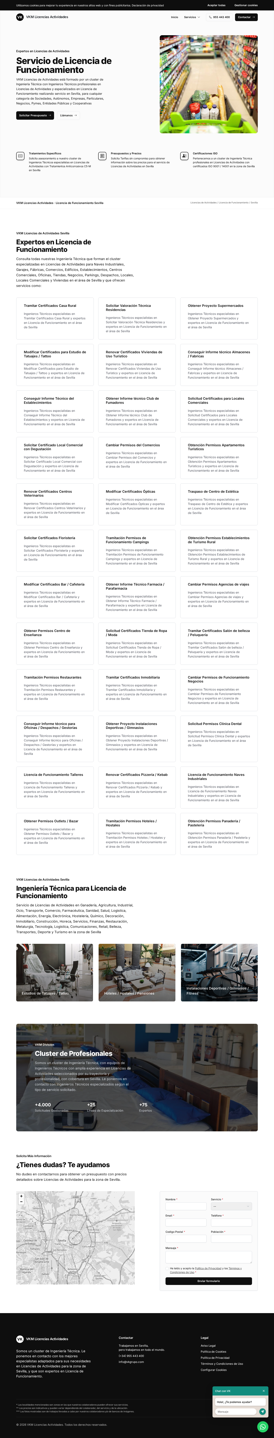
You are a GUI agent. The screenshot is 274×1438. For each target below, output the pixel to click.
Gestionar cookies (246, 5)
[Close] (264, 1390)
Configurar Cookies (214, 1370)
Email (170, 1215)
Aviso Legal (208, 1345)
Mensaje (172, 1248)
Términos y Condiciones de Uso (222, 1363)
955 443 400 (221, 17)
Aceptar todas (216, 5)
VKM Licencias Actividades (46, 17)
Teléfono (217, 1215)
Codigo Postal (175, 1231)
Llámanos (66, 115)
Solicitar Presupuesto (33, 115)
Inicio (174, 17)
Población (218, 1231)
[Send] (262, 1411)
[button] (75, 1237)
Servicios (190, 17)
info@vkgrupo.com (131, 1362)
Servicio (217, 1199)
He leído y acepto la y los (206, 1270)
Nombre (171, 1199)
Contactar (244, 17)
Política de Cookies (213, 1351)
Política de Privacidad (208, 1268)
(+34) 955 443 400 (131, 1356)
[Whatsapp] (262, 1426)
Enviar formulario (209, 1281)
